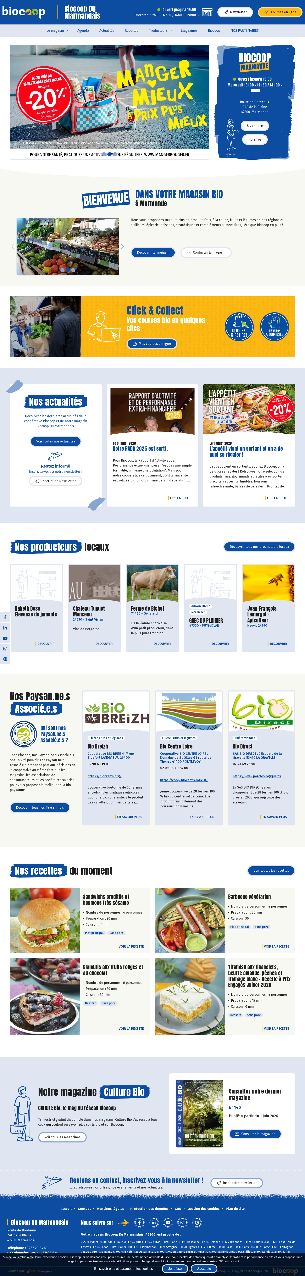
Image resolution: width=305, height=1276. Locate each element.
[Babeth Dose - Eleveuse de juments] (36, 584)
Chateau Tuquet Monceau (94, 612)
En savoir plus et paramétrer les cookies (123, 1268)
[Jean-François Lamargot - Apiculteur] (268, 584)
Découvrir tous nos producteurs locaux (259, 547)
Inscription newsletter (240, 1183)
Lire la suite (181, 498)
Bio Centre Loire (176, 747)
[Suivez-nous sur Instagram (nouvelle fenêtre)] (5, 648)
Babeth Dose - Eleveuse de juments (36, 612)
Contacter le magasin (209, 252)
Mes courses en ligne (155, 344)
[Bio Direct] (261, 712)
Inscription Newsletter (58, 481)
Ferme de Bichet (147, 609)
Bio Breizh (98, 747)
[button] (13, 102)
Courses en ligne (283, 12)
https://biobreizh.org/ (105, 776)
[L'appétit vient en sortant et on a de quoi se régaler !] (249, 411)
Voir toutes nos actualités (55, 441)
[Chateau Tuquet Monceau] (94, 584)
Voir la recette (131, 946)
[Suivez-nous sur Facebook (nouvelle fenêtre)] (5, 617)
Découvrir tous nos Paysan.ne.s (40, 807)
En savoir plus (129, 817)
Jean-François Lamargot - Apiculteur (268, 614)
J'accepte (204, 1268)
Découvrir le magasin (153, 252)
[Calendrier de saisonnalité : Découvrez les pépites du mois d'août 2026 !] (109, 102)
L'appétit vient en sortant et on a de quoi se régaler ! (246, 452)
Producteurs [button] (158, 31)
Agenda (83, 31)
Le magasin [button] (55, 31)
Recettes (131, 31)
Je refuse (175, 1268)
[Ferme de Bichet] (152, 584)
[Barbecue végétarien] (190, 920)
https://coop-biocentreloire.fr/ (184, 780)
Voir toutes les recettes (271, 871)
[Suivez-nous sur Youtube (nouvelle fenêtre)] (5, 638)
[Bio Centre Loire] (189, 712)
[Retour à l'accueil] (23, 12)
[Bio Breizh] (116, 712)
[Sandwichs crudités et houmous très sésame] (45, 920)
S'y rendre (255, 126)
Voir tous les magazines (62, 1137)
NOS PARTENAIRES (245, 31)
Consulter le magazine (258, 1135)
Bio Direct (243, 747)
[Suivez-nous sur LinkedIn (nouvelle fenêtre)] (5, 627)
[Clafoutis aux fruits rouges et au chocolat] (45, 996)
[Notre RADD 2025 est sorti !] (153, 411)
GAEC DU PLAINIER (206, 621)
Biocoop (214, 31)
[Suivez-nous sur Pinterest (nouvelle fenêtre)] (5, 659)
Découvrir (47, 644)
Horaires (254, 139)
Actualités (106, 31)
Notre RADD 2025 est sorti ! (140, 449)
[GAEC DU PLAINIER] (210, 584)
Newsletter (238, 12)
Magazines (189, 31)
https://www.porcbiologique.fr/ (257, 776)
